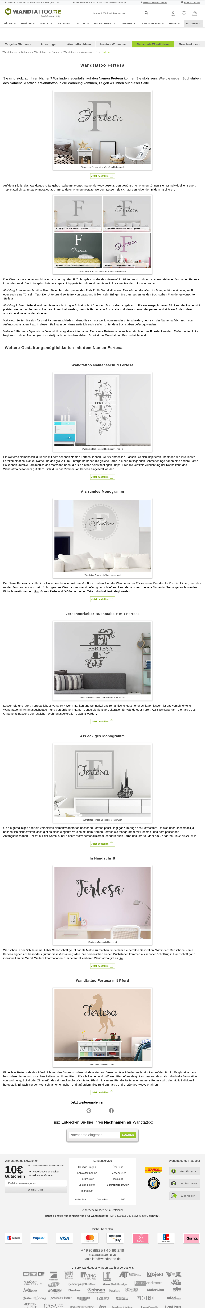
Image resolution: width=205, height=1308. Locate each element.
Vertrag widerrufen (118, 1184)
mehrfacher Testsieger (155, 3)
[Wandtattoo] (33, 12)
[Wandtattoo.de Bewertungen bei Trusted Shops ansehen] (154, 1188)
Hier (36, 591)
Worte (44, 23)
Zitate (172, 23)
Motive (81, 23)
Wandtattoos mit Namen (46, 52)
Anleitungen (49, 44)
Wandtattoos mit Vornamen (77, 52)
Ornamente (128, 23)
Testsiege (118, 1179)
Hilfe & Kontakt (192, 3)
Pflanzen (64, 23)
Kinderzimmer (102, 23)
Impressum (87, 1190)
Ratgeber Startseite (18, 44)
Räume (8, 23)
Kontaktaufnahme (87, 1173)
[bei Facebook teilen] (104, 1111)
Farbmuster (87, 1179)
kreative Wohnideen (113, 44)
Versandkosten (86, 1184)
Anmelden (35, 1189)
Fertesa (106, 52)
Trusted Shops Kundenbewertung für (76, 1215)
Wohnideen (188, 1195)
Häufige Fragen (87, 1167)
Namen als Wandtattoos (153, 44)
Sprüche (26, 23)
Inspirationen (188, 1183)
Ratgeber (26, 52)
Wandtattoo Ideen (79, 44)
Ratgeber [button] (192, 23)
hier (167, 185)
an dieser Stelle (187, 836)
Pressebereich (118, 1173)
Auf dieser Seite (161, 709)
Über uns (118, 1167)
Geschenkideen (189, 44)
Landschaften (151, 23)
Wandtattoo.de (9, 52)
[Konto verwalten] (173, 13)
